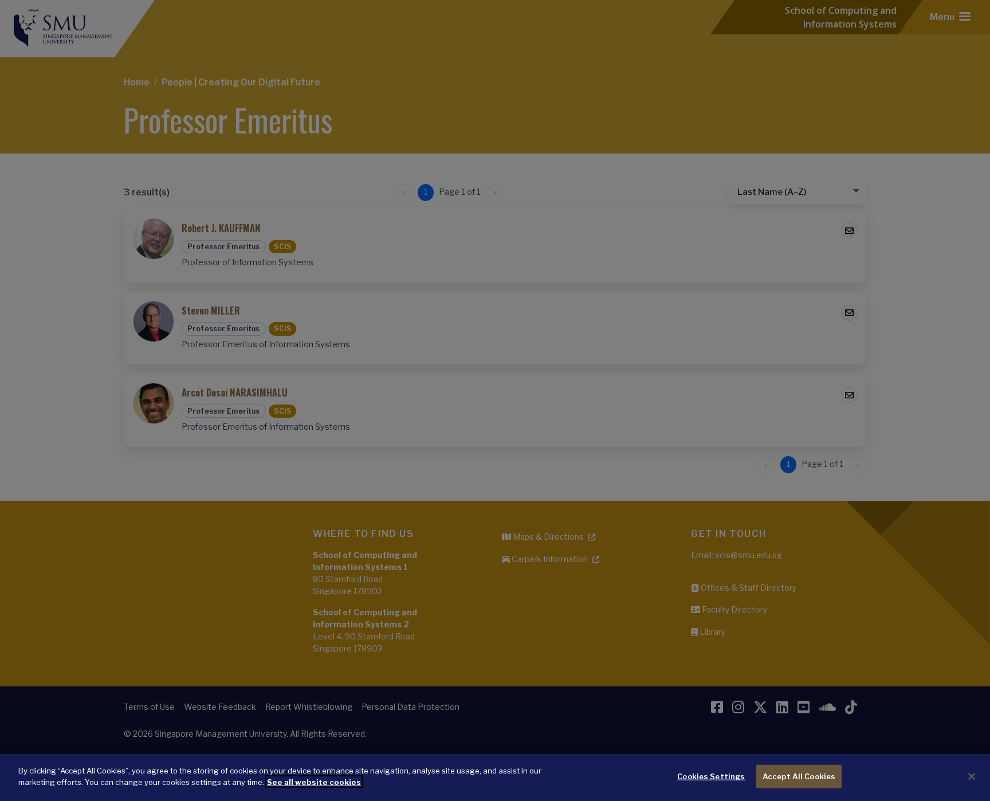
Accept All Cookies (799, 776)
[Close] (971, 776)
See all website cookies (314, 781)
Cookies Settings (711, 776)
